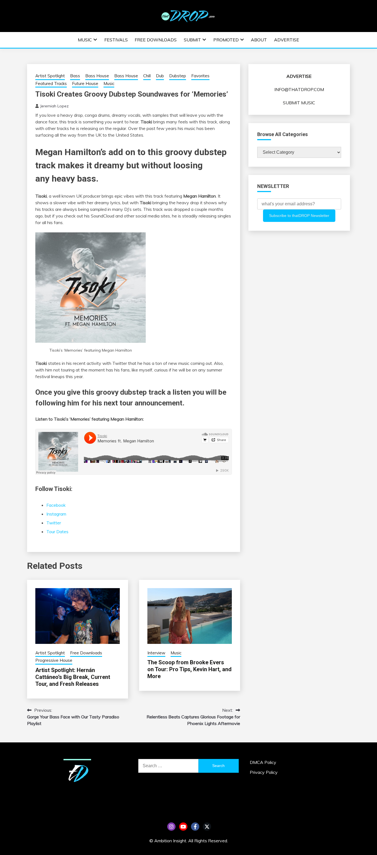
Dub (160, 75)
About (259, 40)
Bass (75, 75)
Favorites (200, 75)
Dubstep (177, 75)
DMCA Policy (263, 762)
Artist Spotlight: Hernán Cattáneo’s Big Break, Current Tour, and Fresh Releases (72, 677)
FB (195, 826)
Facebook (56, 505)
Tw (207, 826)
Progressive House (53, 660)
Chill (147, 75)
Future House (85, 83)
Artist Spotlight (50, 75)
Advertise (286, 40)
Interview (156, 652)
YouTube (183, 826)
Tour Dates (57, 531)
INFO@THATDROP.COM (299, 89)
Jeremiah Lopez (54, 105)
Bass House (97, 75)
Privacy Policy (264, 772)
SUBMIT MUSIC (299, 102)
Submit (192, 40)
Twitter (53, 522)
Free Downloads (156, 40)
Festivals (116, 40)
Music (85, 40)
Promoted (226, 40)
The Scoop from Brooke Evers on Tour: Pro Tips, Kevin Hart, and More (189, 669)
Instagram (56, 514)
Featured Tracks (51, 83)
